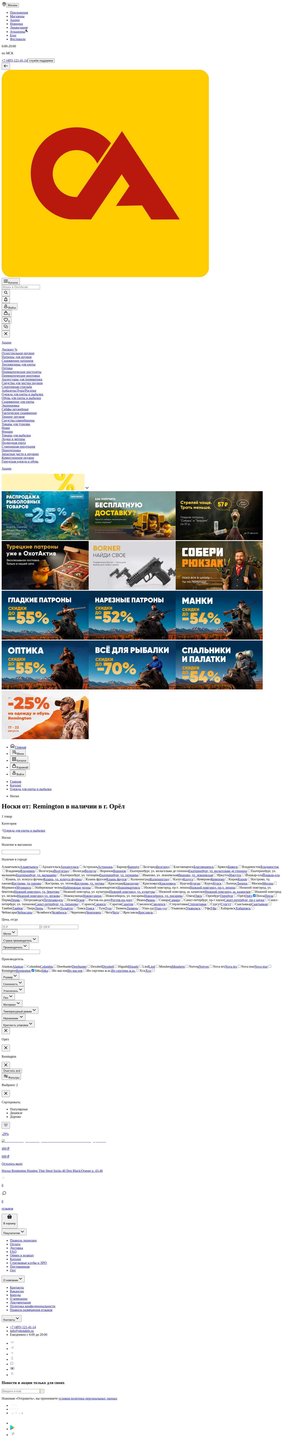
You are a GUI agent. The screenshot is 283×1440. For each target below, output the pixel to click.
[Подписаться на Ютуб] (12, 1369)
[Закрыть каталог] (6, 334)
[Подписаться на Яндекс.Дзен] (12, 1354)
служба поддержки (41, 60)
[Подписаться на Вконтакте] (12, 1343)
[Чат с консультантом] (6, 327)
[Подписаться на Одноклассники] (12, 1359)
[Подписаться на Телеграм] (12, 1348)
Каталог (13, 282)
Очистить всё (11, 1070)
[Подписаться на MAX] (12, 1364)
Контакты (9, 1319)
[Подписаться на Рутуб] (12, 1375)
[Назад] (6, 66)
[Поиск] (6, 292)
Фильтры (13, 1077)
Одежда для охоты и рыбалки (31, 789)
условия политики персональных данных (87, 1398)
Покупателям (11, 1233)
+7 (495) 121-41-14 (15, 60)
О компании (10, 1280)
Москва (12, 5)
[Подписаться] (42, 1391)
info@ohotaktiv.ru (22, 1331)
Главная (20, 747)
